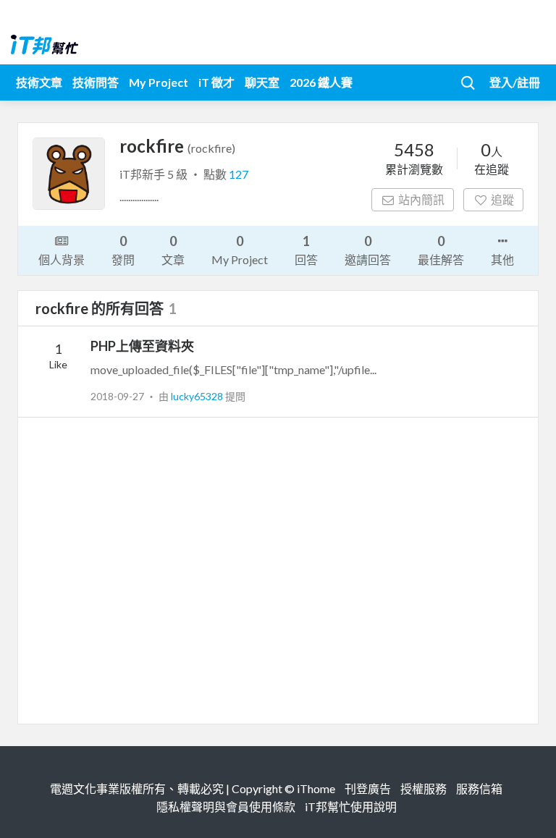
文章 (173, 249)
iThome (316, 788)
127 (238, 174)
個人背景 (61, 259)
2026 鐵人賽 (321, 82)
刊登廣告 (368, 788)
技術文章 (39, 82)
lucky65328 (198, 396)
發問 (123, 249)
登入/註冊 (514, 82)
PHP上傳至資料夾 (142, 346)
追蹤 (502, 199)
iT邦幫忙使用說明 (351, 806)
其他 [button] (502, 259)
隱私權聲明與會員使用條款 (225, 806)
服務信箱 (479, 788)
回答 (306, 249)
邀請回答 (368, 249)
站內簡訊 (421, 199)
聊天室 (262, 82)
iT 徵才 (216, 82)
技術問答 (95, 82)
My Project (158, 82)
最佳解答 (441, 249)
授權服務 (423, 788)
